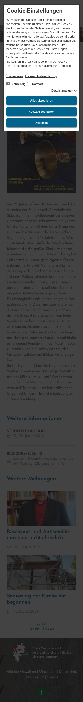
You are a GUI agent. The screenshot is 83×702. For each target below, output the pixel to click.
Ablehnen (41, 122)
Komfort (37, 84)
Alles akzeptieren (41, 100)
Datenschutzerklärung (41, 76)
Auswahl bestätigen (41, 111)
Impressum (14, 76)
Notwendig (18, 84)
